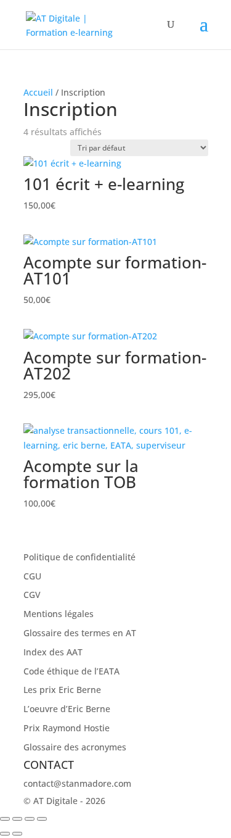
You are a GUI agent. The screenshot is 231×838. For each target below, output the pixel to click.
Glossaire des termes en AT (79, 633)
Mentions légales (58, 614)
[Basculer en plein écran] (17, 819)
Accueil (38, 92)
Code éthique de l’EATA (71, 671)
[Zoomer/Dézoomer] (5, 819)
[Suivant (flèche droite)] (17, 834)
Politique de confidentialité (79, 557)
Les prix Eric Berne (62, 689)
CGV (32, 594)
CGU (32, 576)
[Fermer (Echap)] (42, 819)
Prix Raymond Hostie (66, 728)
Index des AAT (53, 652)
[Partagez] (29, 819)
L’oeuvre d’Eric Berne (66, 709)
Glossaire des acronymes (74, 747)
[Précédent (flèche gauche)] (5, 834)
